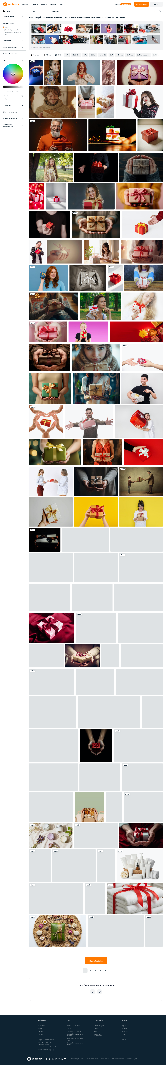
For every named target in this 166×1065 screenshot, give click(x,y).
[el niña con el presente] (142, 306)
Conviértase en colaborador (98, 1035)
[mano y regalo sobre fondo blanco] (46, 421)
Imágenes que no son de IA (13, 33)
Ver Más (154, 39)
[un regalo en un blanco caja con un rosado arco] (64, 252)
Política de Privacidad (118, 1059)
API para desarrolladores (46, 1040)
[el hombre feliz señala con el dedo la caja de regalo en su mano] (142, 388)
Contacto (96, 1028)
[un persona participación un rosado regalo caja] (53, 745)
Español (124, 1028)
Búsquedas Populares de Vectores (75, 1035)
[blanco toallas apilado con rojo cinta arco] (135, 898)
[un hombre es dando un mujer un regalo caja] (52, 102)
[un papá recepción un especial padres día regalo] (141, 481)
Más (61, 4)
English (124, 1025)
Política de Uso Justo (132, 1059)
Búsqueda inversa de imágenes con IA (44, 1043)
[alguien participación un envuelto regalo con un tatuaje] (96, 388)
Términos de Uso (105, 1059)
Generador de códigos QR (46, 1050)
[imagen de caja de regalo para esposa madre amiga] (112, 135)
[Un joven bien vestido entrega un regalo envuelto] (37, 252)
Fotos (34, 4)
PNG (59, 55)
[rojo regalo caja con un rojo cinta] (150, 135)
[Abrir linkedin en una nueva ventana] (52, 1058)
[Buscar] (154, 11)
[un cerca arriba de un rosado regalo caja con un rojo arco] (56, 196)
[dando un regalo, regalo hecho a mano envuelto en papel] (82, 655)
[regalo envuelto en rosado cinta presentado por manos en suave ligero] (48, 332)
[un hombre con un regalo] (139, 421)
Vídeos (43, 4)
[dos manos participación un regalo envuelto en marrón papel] (105, 102)
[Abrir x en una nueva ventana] (62, 1058)
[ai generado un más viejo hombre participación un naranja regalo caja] (58, 135)
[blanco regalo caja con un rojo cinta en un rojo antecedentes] (36, 196)
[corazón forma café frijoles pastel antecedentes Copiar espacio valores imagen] (106, 865)
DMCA (69, 1028)
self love (120, 55)
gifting (93, 55)
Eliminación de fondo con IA (47, 1047)
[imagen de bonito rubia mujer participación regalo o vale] (92, 597)
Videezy (40, 1031)
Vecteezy (40, 1028)
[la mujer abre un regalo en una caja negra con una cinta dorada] (51, 567)
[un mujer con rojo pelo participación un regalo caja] (81, 72)
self (111, 55)
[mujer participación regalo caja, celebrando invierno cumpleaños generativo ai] (51, 682)
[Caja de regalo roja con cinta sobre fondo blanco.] (115, 278)
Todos (7, 27)
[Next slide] (160, 55)
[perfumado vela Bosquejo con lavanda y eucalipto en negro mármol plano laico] (74, 865)
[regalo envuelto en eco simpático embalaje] (57, 931)
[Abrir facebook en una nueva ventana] (46, 1058)
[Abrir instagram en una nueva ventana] (49, 1058)
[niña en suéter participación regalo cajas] (139, 102)
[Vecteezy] (11, 4)
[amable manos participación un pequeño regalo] (109, 712)
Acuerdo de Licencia (73, 1025)
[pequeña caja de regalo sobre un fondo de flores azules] (143, 807)
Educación (41, 1037)
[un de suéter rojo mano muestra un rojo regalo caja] (142, 224)
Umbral (5, 96)
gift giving (75, 55)
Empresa (40, 1034)
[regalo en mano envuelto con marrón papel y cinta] (96, 224)
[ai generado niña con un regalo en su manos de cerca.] (102, 452)
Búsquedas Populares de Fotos (75, 1039)
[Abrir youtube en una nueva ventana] (65, 1058)
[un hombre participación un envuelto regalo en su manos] (87, 278)
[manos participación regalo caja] (50, 388)
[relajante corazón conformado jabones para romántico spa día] (154, 931)
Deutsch (124, 1034)
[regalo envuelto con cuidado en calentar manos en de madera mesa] (141, 167)
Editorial (53, 4)
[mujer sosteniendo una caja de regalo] (110, 655)
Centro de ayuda (99, 1025)
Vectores (25, 4)
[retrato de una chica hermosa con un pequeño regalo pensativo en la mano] (100, 306)
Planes (117, 4)
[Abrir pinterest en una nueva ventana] (56, 1058)
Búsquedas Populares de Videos (75, 1044)
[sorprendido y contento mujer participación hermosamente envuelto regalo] (52, 72)
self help (130, 55)
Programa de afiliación (74, 1031)
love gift (103, 55)
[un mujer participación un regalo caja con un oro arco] (142, 655)
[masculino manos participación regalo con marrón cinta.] (49, 357)
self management (143, 55)
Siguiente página (96, 961)
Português (125, 1031)
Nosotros (97, 1031)
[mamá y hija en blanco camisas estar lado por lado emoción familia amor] (51, 481)
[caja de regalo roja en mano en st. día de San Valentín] (49, 224)
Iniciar (156, 4)
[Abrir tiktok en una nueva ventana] (59, 1058)
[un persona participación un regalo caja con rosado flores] (108, 72)
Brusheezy (41, 1025)
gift (67, 55)
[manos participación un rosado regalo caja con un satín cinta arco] (86, 102)
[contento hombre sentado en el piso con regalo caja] (139, 682)
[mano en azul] (96, 567)
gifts (85, 55)
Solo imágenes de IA (12, 30)
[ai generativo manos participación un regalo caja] (138, 597)
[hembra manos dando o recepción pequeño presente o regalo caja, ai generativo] (96, 481)
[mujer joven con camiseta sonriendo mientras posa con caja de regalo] (48, 278)
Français (124, 1037)
